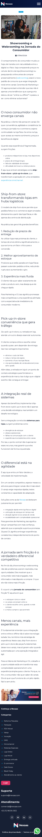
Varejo (21, 11)
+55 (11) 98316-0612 (9, 811)
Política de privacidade (11, 832)
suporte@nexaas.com (10, 795)
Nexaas (22, 500)
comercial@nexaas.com (11, 807)
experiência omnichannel (12, 180)
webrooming (22, 78)
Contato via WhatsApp (37, 831)
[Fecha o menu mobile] (39, 4)
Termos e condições (31, 832)
